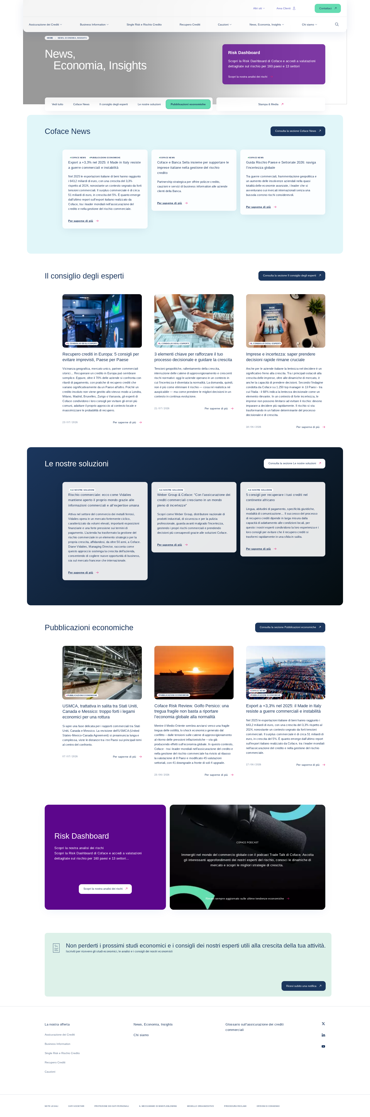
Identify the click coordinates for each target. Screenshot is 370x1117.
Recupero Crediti (55, 1062)
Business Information (57, 1043)
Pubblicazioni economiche (188, 104)
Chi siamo (141, 1035)
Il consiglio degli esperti (113, 104)
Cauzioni (50, 1071)
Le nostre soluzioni (149, 104)
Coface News (81, 104)
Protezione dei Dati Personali (111, 1106)
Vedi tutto (57, 104)
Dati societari (76, 1106)
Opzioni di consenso (268, 1106)
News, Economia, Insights (153, 1024)
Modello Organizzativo (200, 1106)
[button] (45, 24)
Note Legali (51, 1106)
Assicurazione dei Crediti (60, 1034)
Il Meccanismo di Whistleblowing (158, 1106)
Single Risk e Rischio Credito (62, 1053)
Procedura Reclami (235, 1106)
